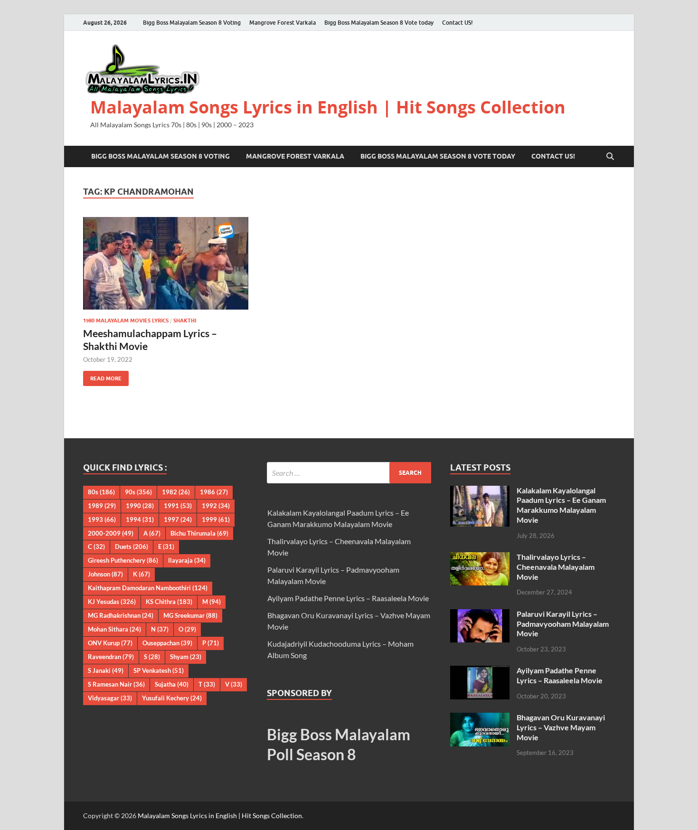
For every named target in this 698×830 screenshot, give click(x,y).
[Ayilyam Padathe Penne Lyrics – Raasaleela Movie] (479, 671)
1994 (140, 519)
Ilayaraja (187, 560)
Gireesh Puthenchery (123, 560)
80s (101, 492)
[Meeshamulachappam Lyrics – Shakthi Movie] (165, 263)
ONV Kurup (110, 643)
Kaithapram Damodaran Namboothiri (148, 588)
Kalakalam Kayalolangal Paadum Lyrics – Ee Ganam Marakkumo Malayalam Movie (561, 505)
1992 (216, 505)
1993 (102, 519)
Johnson (105, 574)
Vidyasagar (110, 698)
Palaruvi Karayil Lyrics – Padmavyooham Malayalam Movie (563, 623)
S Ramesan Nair (116, 684)
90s (138, 492)
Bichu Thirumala (199, 533)
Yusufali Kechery (172, 698)
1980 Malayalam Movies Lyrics (126, 320)
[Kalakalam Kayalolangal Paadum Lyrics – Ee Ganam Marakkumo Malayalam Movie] (479, 491)
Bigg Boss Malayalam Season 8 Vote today (379, 22)
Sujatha (172, 684)
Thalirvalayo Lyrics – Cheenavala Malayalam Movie (555, 566)
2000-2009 (110, 533)
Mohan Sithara (114, 629)
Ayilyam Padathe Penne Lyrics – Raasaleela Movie (348, 598)
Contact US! (457, 22)
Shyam (185, 656)
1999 (216, 519)
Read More (102, 376)
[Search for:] (349, 472)
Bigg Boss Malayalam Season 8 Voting (192, 22)
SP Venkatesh (158, 670)
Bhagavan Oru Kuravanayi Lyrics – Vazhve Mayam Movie (561, 727)
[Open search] (610, 157)
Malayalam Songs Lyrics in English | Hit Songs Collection (328, 107)
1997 (178, 519)
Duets (131, 546)
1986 (214, 492)
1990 (140, 505)
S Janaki (105, 670)
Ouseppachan (167, 643)
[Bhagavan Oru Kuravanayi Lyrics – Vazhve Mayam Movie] (479, 718)
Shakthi (184, 320)
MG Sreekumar (190, 615)
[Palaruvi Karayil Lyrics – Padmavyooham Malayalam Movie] (479, 614)
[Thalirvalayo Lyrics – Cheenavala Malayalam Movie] (479, 557)
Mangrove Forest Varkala (282, 22)
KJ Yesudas (112, 601)
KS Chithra (169, 601)
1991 (178, 505)
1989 (102, 505)
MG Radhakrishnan (120, 615)
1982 (176, 492)
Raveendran (111, 656)
